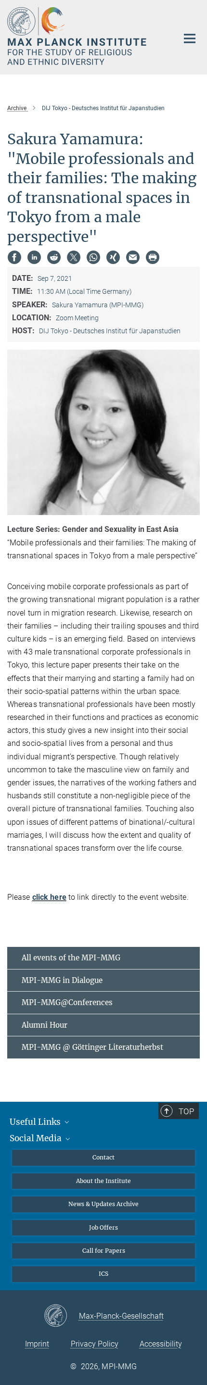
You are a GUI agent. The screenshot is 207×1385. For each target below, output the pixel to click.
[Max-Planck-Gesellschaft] (61, 1316)
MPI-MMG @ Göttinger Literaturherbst (92, 1047)
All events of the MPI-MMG (71, 957)
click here (49, 897)
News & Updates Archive (103, 1204)
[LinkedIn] (34, 257)
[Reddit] (54, 257)
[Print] (152, 257)
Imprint (37, 1343)
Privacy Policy (94, 1343)
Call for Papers (103, 1250)
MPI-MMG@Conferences (67, 1002)
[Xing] (113, 257)
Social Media (37, 1138)
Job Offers (103, 1227)
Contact (103, 1157)
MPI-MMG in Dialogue (62, 980)
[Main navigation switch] (189, 38)
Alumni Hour (44, 1025)
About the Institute (103, 1180)
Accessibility (161, 1343)
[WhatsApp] (93, 257)
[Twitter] (73, 257)
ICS (103, 1273)
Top (186, 1111)
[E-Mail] (133, 257)
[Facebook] (14, 257)
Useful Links (36, 1122)
